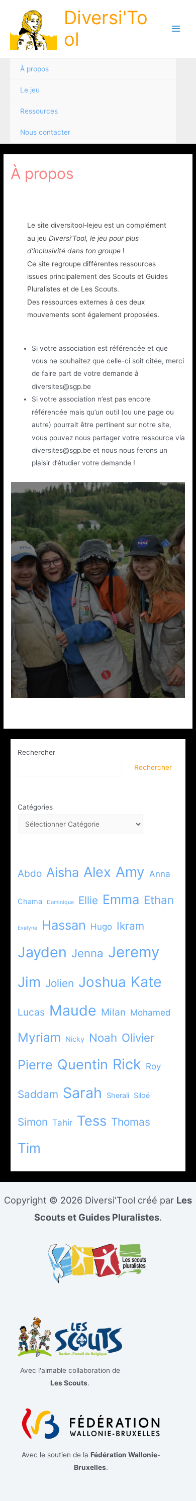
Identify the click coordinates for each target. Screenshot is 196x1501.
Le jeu (30, 90)
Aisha (62, 872)
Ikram (130, 926)
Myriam (39, 1037)
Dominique (60, 902)
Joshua (102, 981)
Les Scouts (99, 289)
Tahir (62, 1123)
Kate (146, 981)
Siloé (142, 1095)
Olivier (138, 1037)
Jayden (42, 952)
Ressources (39, 111)
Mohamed (150, 1013)
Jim (29, 981)
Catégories (35, 807)
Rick (127, 1064)
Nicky (74, 1039)
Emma (121, 899)
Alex (97, 872)
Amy (130, 871)
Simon (33, 1122)
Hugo (101, 927)
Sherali (118, 1095)
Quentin (82, 1064)
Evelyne (27, 928)
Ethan (159, 900)
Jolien (59, 983)
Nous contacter (45, 132)
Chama (30, 901)
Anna (159, 874)
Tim (29, 1148)
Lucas (31, 1012)
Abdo (30, 873)
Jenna (87, 953)
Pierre (35, 1064)
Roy (153, 1066)
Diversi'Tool (106, 29)
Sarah (82, 1093)
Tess (92, 1121)
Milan (113, 1012)
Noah (103, 1037)
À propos (34, 69)
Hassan (64, 925)
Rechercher (36, 752)
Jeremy (133, 952)
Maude (72, 1010)
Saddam (38, 1094)
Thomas (130, 1122)
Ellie (88, 900)
